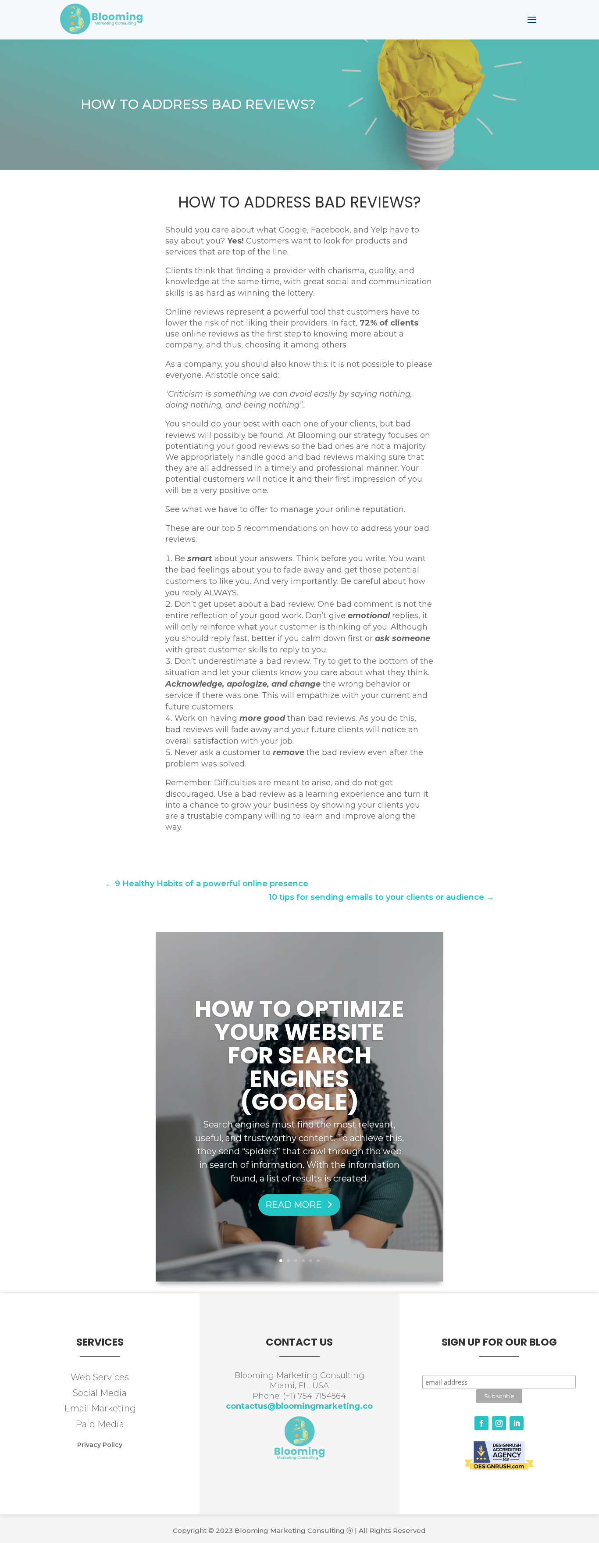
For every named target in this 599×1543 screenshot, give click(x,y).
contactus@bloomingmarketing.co (299, 1406)
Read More (293, 1204)
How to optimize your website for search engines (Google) (299, 1055)
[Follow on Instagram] (499, 1423)
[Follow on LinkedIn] (517, 1423)
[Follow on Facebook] (481, 1423)
